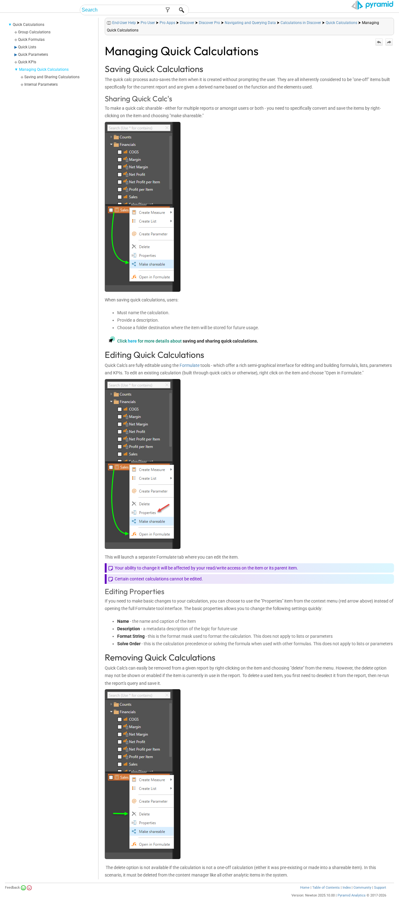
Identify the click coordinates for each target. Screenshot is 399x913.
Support (380, 888)
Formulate (190, 365)
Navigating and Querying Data (250, 23)
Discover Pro (209, 23)
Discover (187, 23)
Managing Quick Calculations (44, 69)
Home (305, 888)
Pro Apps (167, 23)
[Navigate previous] (379, 42)
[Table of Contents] (389, 21)
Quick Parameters (33, 54)
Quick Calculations (28, 24)
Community (362, 888)
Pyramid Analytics (352, 895)
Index (347, 888)
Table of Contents (326, 888)
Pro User (148, 23)
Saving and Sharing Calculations (51, 77)
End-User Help (124, 23)
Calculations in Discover (301, 23)
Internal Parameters (41, 84)
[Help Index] (393, 21)
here (132, 341)
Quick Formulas (31, 39)
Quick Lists (27, 47)
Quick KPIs (27, 62)
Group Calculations (34, 32)
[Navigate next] (389, 42)
